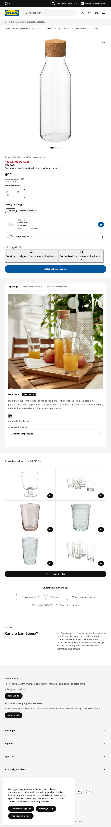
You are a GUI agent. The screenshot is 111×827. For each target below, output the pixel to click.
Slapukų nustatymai (21, 816)
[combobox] (48, 12)
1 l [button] (59, 168)
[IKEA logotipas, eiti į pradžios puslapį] (12, 13)
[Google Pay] (88, 791)
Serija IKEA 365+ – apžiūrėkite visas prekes (25, 157)
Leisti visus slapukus (21, 808)
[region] (55, 90)
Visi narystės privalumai (15, 689)
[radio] (11, 210)
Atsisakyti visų (46, 808)
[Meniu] (103, 13)
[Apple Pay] (80, 791)
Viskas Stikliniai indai (69, 605)
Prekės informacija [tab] (32, 286)
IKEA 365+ (21, 220)
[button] (23, 418)
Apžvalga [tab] (13, 286)
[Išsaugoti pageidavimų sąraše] (103, 43)
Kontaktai (79, 821)
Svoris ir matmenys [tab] (57, 286)
